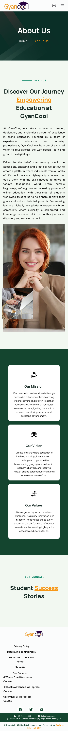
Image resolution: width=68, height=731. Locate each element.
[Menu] (62, 5)
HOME (23, 41)
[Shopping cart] (54, 5)
